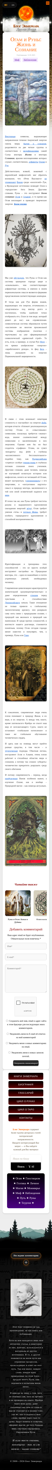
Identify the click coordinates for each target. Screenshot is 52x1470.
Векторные (10, 136)
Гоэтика (21, 1183)
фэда (43, 422)
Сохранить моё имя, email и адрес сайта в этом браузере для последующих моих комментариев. (26, 1024)
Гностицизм (33, 1178)
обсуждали (19, 277)
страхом (34, 595)
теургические (11, 750)
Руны (33, 1198)
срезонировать (33, 480)
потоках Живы (30, 511)
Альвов (26, 196)
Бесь (42, 349)
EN (13, 5)
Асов (17, 196)
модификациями (31, 150)
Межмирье (33, 1188)
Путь (23, 1198)
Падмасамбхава (39, 458)
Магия (19, 1188)
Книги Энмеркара (26, 1076)
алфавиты (33, 161)
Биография (25, 1084)
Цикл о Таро (26, 1109)
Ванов (20, 182)
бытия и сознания (34, 143)
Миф (17, 59)
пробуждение (11, 778)
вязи (7, 495)
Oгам (19, 1178)
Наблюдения (30, 59)
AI (32, 1166)
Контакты (25, 1117)
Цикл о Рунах (26, 1101)
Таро (26, 635)
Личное (34, 1183)
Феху (42, 341)
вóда (29, 508)
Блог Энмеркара (26, 25)
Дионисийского (12, 602)
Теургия (26, 1203)
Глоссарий (26, 1092)
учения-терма (29, 462)
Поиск (21, 1166)
